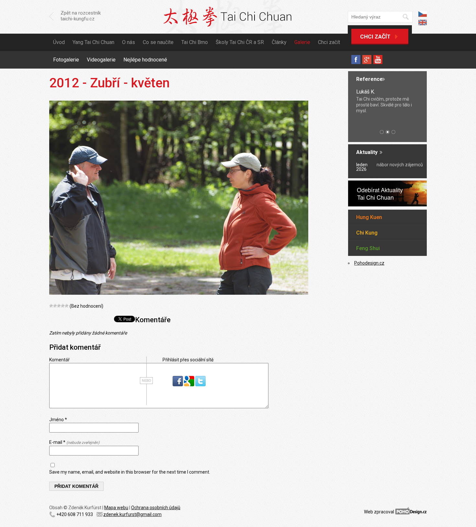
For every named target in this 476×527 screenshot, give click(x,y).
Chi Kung (367, 233)
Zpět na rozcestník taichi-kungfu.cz (81, 16)
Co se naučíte (158, 42)
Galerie (302, 42)
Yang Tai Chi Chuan (93, 42)
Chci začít (375, 36)
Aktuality (367, 152)
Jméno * (58, 419)
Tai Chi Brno (194, 42)
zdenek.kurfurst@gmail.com (132, 514)
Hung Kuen (369, 217)
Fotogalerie (66, 60)
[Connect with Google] (189, 384)
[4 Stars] (63, 306)
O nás (128, 42)
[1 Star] (51, 306)
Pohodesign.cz (369, 263)
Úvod (59, 42)
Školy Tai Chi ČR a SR (240, 42)
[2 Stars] (55, 306)
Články (279, 42)
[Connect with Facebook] (178, 384)
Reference (369, 79)
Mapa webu (116, 507)
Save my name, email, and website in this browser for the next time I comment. (129, 472)
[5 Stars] (67, 306)
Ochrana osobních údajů (155, 507)
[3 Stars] (59, 306)
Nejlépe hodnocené (145, 60)
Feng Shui (368, 248)
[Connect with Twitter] (200, 384)
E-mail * (74, 442)
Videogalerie (101, 60)
